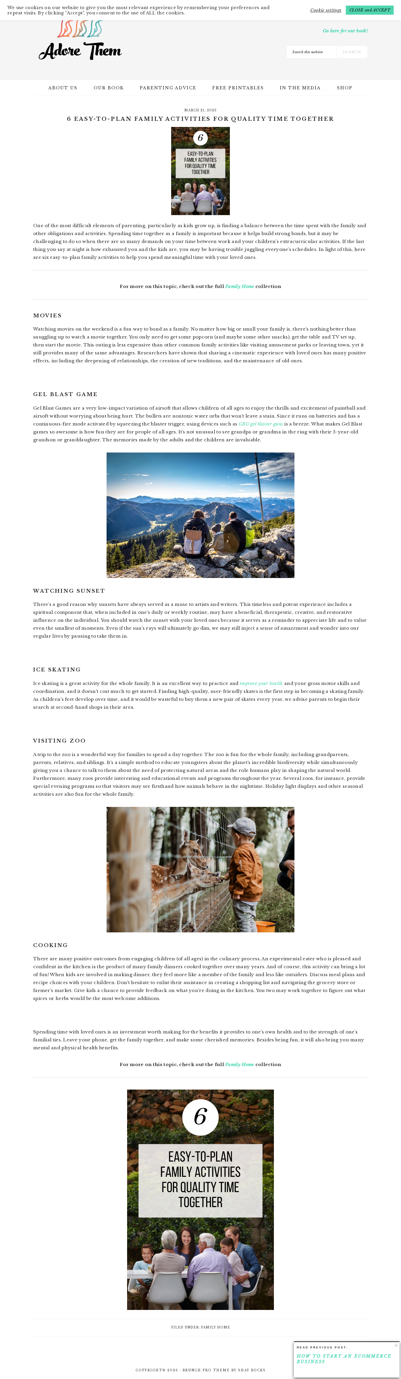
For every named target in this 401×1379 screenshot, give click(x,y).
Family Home (239, 286)
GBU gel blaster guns (260, 424)
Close (396, 1345)
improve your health (261, 683)
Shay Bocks (252, 1370)
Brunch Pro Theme (206, 1370)
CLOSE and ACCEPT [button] (369, 10)
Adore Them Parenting (80, 38)
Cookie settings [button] (326, 10)
